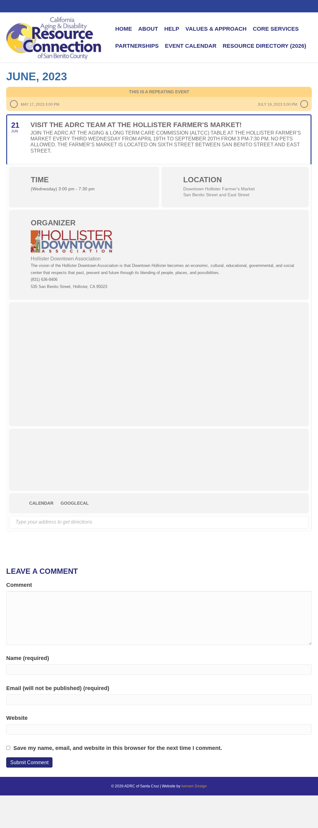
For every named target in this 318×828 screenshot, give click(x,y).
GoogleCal (75, 503)
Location (202, 179)
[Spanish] (264, 5)
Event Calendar (190, 46)
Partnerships (137, 46)
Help (171, 29)
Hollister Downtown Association (66, 258)
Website (17, 718)
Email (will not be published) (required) (57, 688)
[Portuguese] (271, 5)
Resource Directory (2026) (264, 46)
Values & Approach (216, 29)
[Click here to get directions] (303, 522)
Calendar (41, 503)
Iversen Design (194, 786)
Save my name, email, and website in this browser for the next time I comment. (117, 748)
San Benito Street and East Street (216, 194)
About (148, 29)
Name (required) (27, 658)
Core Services (276, 29)
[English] (257, 5)
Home (123, 29)
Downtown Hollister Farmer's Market (219, 188)
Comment (19, 585)
